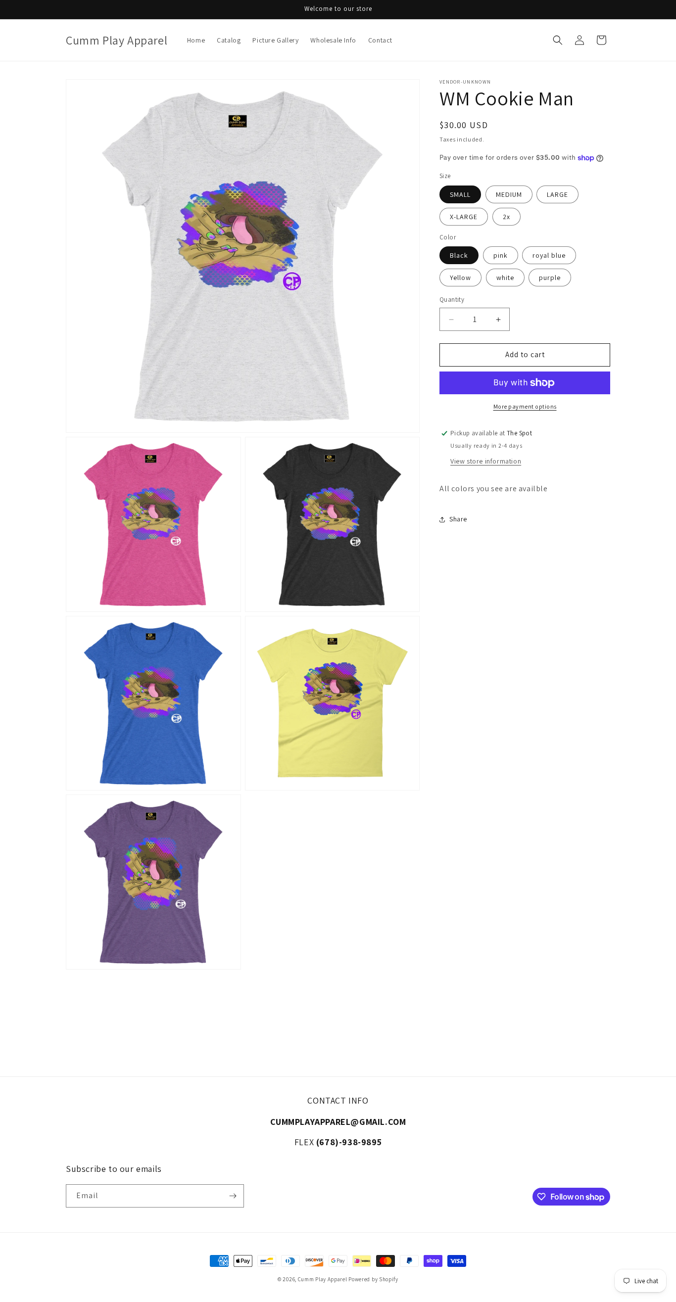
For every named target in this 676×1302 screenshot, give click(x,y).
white (505, 278)
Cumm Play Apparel (322, 1279)
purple (550, 278)
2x (506, 216)
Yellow (460, 278)
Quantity (451, 300)
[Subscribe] (232, 1196)
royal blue (549, 255)
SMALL (460, 194)
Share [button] (458, 518)
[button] (558, 40)
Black (459, 255)
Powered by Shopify (373, 1279)
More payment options (525, 406)
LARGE (557, 194)
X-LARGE (464, 216)
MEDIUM (509, 194)
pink (500, 255)
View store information (485, 461)
